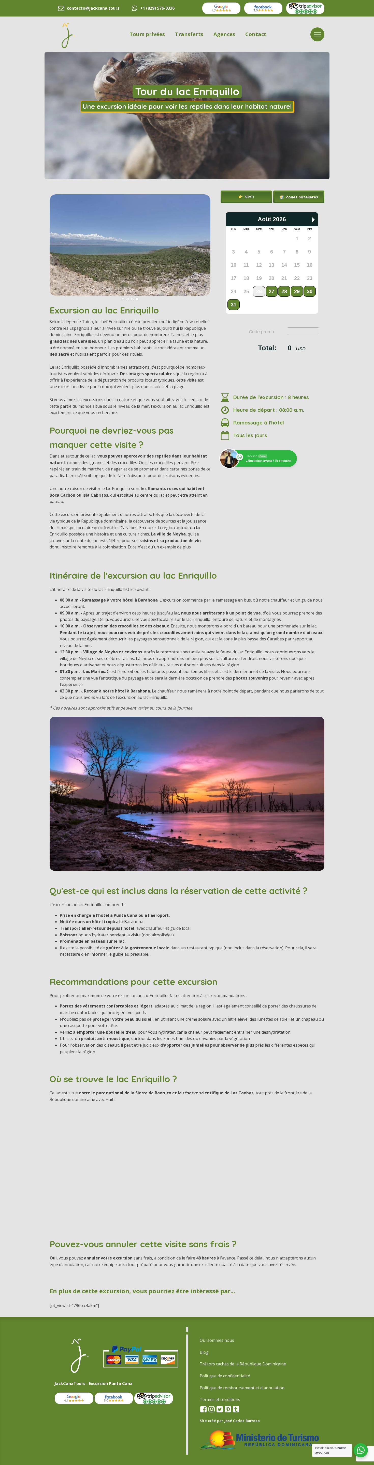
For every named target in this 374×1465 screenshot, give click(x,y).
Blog (204, 1352)
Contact (255, 34)
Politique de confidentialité (225, 1376)
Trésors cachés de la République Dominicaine (243, 1364)
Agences (224, 34)
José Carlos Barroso (242, 1420)
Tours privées (147, 34)
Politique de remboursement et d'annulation (242, 1388)
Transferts (189, 34)
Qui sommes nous (217, 1340)
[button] (299, 197)
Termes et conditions (220, 1399)
